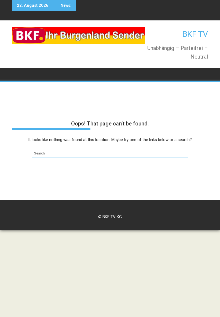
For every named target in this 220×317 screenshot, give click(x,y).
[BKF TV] (17, 73)
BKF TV (195, 34)
